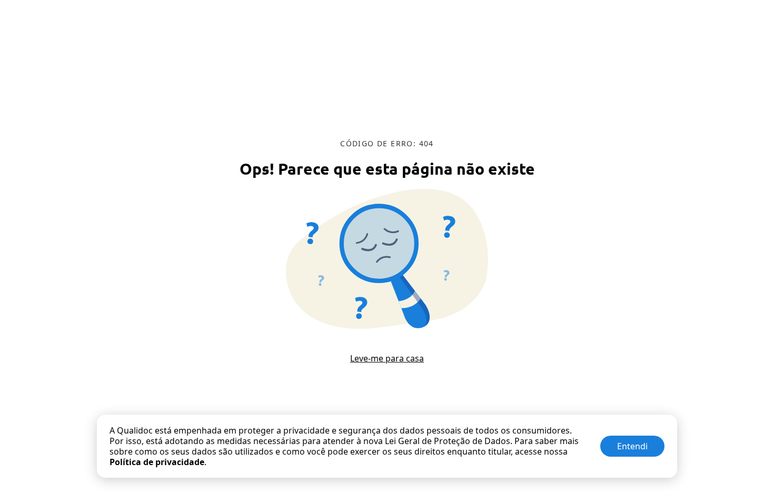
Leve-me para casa (387, 358)
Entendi (632, 446)
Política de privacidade (157, 462)
